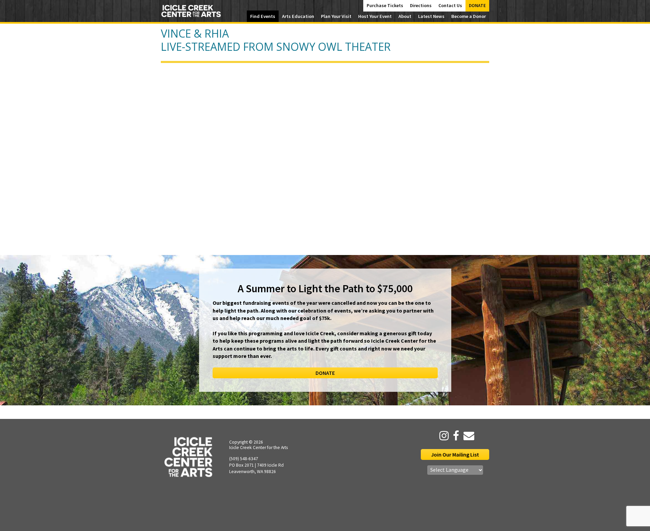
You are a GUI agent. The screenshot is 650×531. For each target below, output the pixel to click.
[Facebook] (454, 435)
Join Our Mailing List (455, 454)
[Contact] (467, 435)
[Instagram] (442, 435)
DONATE (325, 372)
